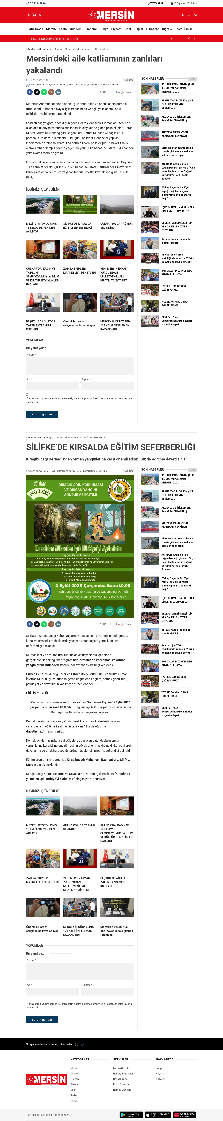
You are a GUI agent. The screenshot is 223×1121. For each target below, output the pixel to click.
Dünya (104, 29)
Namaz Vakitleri (122, 1089)
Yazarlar (160, 1079)
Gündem (76, 29)
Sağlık (138, 29)
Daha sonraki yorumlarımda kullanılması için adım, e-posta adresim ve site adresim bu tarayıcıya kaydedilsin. (79, 400)
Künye (159, 1068)
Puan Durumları (121, 1084)
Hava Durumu (120, 1079)
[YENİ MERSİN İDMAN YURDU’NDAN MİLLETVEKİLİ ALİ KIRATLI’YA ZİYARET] (117, 252)
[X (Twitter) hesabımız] (28, 15)
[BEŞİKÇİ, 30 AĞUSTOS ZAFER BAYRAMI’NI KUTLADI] (43, 305)
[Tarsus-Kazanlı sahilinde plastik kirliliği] (150, 248)
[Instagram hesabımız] (34, 15)
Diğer (166, 29)
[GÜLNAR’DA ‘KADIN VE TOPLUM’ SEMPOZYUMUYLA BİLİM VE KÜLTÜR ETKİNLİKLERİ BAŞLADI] (43, 252)
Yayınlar (160, 1073)
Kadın (63, 29)
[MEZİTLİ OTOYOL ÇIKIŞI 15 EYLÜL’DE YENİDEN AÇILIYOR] (43, 207)
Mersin (51, 29)
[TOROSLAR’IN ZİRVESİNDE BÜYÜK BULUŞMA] (150, 280)
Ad (29, 379)
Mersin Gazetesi (122, 1068)
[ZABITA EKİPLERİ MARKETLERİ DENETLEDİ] (80, 252)
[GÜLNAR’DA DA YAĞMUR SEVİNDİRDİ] (117, 207)
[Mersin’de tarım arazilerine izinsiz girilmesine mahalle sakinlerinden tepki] (150, 157)
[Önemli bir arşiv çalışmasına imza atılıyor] (80, 305)
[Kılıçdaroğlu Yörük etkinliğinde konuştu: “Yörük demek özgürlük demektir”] (150, 263)
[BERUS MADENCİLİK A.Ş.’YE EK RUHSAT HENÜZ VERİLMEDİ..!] (150, 109)
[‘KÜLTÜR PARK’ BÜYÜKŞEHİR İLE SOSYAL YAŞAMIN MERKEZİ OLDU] (150, 93)
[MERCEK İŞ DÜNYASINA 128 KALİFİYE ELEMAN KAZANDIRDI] (117, 305)
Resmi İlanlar (183, 29)
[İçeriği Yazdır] (58, 92)
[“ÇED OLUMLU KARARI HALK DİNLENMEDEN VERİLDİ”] (150, 216)
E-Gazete (152, 29)
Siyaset (116, 29)
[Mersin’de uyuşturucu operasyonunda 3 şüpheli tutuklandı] (117, 910)
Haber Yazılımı (61, 1114)
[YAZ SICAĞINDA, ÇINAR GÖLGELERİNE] (150, 311)
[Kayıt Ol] (183, 15)
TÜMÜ (192, 79)
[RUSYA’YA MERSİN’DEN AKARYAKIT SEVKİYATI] (150, 141)
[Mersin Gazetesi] (111, 20)
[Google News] (123, 92)
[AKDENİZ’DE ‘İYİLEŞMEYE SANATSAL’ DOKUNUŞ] (150, 126)
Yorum (31, 354)
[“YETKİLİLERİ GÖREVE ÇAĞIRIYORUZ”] (150, 295)
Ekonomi (91, 29)
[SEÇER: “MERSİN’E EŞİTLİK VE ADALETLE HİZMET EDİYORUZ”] (150, 232)
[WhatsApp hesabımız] (40, 15)
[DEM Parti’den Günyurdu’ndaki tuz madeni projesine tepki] (150, 326)
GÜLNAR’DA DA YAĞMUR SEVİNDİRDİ (51, 38)
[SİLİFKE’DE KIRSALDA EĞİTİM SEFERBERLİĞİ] (80, 207)
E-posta (87, 379)
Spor (128, 29)
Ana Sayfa (36, 29)
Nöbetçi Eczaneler (123, 1073)
